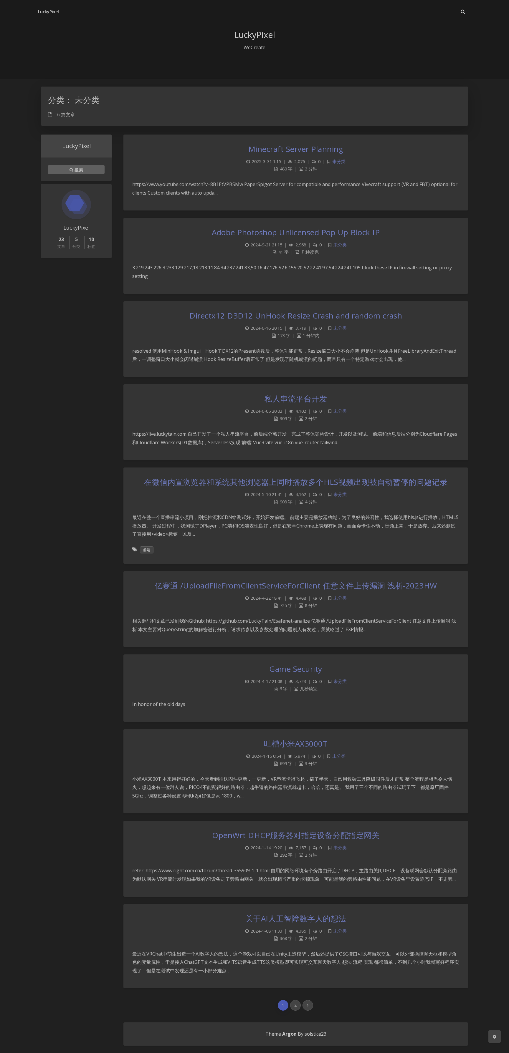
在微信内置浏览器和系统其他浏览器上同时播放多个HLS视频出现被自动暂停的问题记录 (295, 482)
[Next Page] (308, 1005)
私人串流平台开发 (296, 398)
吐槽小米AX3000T (296, 743)
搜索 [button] (78, 170)
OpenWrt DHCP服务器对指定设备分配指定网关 (295, 835)
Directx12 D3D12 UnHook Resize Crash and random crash (295, 315)
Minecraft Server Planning (295, 149)
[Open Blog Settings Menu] (494, 1036)
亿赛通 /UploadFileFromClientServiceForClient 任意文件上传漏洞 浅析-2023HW (296, 585)
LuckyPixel (48, 11)
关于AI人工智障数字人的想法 (295, 918)
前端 (146, 549)
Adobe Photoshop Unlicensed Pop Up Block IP (296, 232)
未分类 (339, 161)
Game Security (295, 669)
